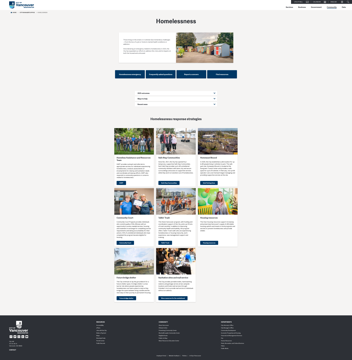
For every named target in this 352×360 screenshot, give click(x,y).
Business (302, 7)
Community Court (125, 243)
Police (223, 346)
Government (316, 7)
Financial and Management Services (231, 335)
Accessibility (100, 325)
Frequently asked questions (160, 74)
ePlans (98, 328)
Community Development (228, 330)
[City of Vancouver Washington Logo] (21, 5)
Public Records (100, 343)
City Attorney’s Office (227, 325)
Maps (98, 335)
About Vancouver (164, 325)
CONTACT (12, 350)
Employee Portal (161, 356)
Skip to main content (8, 16)
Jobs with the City (101, 330)
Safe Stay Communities (169, 183)
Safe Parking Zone (209, 183)
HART (121, 183)
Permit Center (100, 341)
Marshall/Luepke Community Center (169, 333)
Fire (222, 338)
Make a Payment (101, 333)
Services (289, 7)
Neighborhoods (163, 335)
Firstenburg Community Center (168, 330)
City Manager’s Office (27, 12)
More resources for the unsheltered (173, 298)
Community (332, 7)
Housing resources (209, 243)
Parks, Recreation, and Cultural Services (232, 343)
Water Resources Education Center (169, 341)
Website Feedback (174, 356)
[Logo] (18, 327)
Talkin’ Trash (165, 243)
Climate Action (163, 328)
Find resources (222, 74)
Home (14, 12)
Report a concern (191, 74)
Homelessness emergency (130, 74)
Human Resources (226, 341)
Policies (184, 356)
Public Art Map (163, 338)
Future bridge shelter (126, 298)
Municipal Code (100, 338)
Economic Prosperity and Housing (231, 333)
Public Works (224, 348)
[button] (176, 93)
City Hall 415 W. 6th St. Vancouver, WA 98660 (15, 344)
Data (344, 7)
